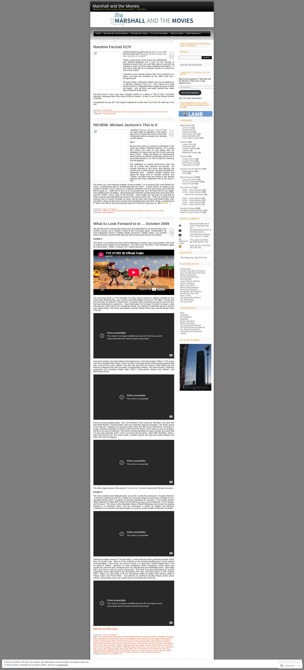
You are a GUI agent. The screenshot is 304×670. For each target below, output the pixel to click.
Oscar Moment (186, 187)
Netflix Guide (177, 33)
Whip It (123, 652)
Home (98, 33)
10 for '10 (187, 128)
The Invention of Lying (157, 648)
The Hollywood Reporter (190, 325)
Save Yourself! (189, 184)
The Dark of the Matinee (190, 298)
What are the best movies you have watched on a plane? (145, 55)
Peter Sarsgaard (105, 647)
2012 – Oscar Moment (192, 200)
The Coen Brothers (141, 648)
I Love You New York (118, 642)
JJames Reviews (187, 283)
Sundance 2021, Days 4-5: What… (200, 235)
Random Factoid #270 (112, 47)
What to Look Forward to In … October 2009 (131, 224)
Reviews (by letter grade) (116, 33)
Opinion (186, 150)
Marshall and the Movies (190, 169)
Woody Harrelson (133, 652)
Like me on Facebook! (191, 65)
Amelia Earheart (134, 636)
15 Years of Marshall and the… (199, 226)
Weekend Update (190, 153)
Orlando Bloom (157, 645)
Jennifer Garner (154, 642)
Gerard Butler (105, 642)
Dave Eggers (111, 640)
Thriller (161, 211)
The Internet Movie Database (192, 327)
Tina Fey (134, 650)
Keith (192, 245)
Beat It (100, 211)
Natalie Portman (145, 645)
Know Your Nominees (195, 194)
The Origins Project (191, 138)
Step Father (129, 648)
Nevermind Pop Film (189, 289)
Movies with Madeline (189, 287)
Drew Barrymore (122, 640)
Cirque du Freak (166, 638)
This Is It (118, 650)
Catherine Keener (142, 638)
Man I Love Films (187, 285)
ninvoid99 (194, 230)
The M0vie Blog (187, 300)
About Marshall (193, 33)
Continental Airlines (114, 112)
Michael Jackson (128, 112)
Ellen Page (133, 640)
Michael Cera (98, 645)
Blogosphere (188, 171)
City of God (102, 112)
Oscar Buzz (168, 645)
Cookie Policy (62, 665)
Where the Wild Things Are (110, 652)
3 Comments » (108, 110)
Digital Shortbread (188, 275)
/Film (182, 313)
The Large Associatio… (200, 240)
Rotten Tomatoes (187, 323)
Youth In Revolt (145, 652)
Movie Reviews (108, 212)
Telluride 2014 (189, 165)
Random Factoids (109, 113)
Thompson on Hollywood (191, 331)
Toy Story (141, 650)
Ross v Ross (157, 52)
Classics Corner (190, 180)
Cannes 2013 (189, 161)
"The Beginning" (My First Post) (193, 258)
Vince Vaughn (160, 650)
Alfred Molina (117, 636)
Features (184, 142)
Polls (185, 173)
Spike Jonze (119, 648)
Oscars (95, 647)
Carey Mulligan (130, 638)
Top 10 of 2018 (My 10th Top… (200, 246)
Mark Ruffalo (168, 643)
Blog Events (185, 125)
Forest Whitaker (156, 640)
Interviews (187, 146)
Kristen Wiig (107, 643)
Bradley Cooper (108, 638)
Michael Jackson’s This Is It (151, 130)
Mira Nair (120, 645)
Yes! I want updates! (190, 93)
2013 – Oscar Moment (192, 202)
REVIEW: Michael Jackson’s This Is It (125, 125)
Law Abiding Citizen (129, 643)
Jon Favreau (165, 642)
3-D (99, 636)
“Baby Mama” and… (201, 242)
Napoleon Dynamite (131, 645)
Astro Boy (169, 636)
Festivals (184, 156)
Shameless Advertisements (191, 210)
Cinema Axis (185, 269)
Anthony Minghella (158, 636)
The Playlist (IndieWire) (190, 329)
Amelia (125, 636)
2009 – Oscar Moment (192, 190)
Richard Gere (141, 647)
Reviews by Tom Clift (189, 293)
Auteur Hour (188, 144)
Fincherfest (187, 130)
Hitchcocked (188, 132)
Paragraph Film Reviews (190, 291)
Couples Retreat (99, 640)
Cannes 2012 (189, 159)
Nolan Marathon (190, 136)
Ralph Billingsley (129, 647)
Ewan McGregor (144, 640)
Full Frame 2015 (190, 163)
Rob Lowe (161, 647)
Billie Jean (107, 211)
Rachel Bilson (117, 647)
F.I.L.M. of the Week (159, 33)
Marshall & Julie (190, 134)
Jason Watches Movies (190, 281)
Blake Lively (97, 638)
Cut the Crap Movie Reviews (192, 271)
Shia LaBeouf (109, 648)
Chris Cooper (155, 638)
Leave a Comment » (110, 209)
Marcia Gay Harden (156, 643)
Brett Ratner (119, 638)
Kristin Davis (116, 643)
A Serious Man (106, 636)
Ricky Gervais (151, 647)
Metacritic (184, 319)
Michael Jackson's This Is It (145, 112)
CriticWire (184, 315)
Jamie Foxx (131, 642)
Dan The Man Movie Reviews (193, 273)
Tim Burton (126, 650)
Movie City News (187, 321)
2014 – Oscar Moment (192, 204)
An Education (146, 636)
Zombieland (132, 488)
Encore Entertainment (189, 277)
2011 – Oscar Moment (192, 198)
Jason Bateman (142, 642)
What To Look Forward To (112, 654)
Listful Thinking (189, 148)
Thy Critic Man (186, 302)
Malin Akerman (142, 643)
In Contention (186, 317)
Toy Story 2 (150, 650)
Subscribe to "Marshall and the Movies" (195, 73)
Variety (183, 333)
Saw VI (100, 648)
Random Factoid (162, 112)
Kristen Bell (97, 643)
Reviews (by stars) (139, 33)
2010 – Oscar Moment (192, 192)
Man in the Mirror (118, 211)
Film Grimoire (186, 279)
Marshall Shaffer (197, 224)
